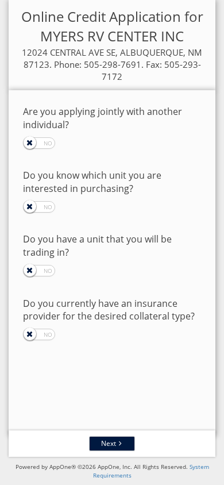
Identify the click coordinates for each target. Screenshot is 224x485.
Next (108, 443)
